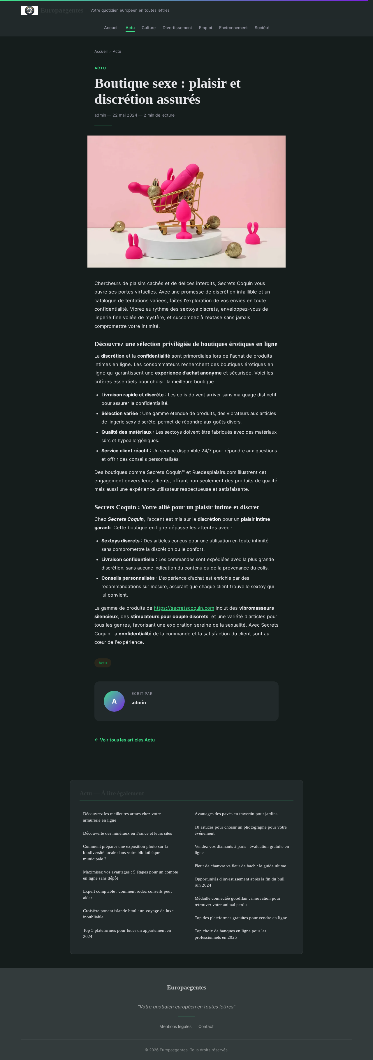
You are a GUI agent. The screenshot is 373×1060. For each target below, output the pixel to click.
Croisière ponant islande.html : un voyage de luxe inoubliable (128, 913)
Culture (149, 27)
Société (262, 27)
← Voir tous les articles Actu (124, 740)
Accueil (111, 27)
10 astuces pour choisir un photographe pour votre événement (241, 830)
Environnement (233, 27)
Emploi (205, 27)
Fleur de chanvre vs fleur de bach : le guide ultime (240, 865)
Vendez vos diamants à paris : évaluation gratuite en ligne (242, 849)
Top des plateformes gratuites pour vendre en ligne (241, 917)
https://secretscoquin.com (184, 608)
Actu (130, 27)
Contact (206, 1026)
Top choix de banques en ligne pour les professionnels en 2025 (230, 933)
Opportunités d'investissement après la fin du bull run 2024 (239, 881)
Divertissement (177, 27)
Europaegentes (62, 10)
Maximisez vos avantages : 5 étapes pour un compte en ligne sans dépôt (130, 874)
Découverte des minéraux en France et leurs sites (127, 833)
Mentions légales (175, 1026)
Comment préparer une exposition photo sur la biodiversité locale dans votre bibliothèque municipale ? (125, 852)
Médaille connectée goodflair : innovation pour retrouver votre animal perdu (237, 901)
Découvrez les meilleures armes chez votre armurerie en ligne (122, 816)
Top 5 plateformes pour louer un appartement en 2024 (127, 933)
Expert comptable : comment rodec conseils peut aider (127, 894)
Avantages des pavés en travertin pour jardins (236, 813)
